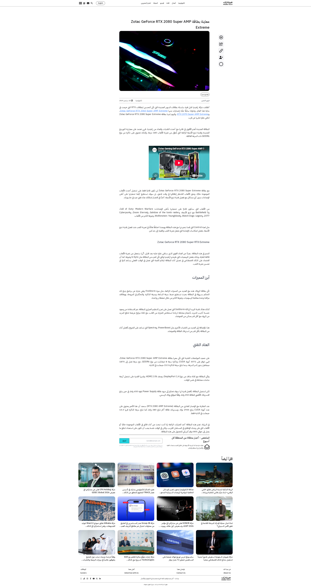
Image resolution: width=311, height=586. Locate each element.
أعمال (174, 3)
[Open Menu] (80, 3)
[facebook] (90, 578)
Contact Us (181, 573)
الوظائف (83, 569)
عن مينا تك (227, 569)
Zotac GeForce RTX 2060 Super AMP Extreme (144, 110)
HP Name (116, 438)
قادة (167, 3)
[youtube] (94, 578)
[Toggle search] (92, 3)
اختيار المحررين (146, 3)
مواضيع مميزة (205, 94)
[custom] (100, 578)
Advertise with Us (131, 573)
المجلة (155, 3)
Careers (83, 573)
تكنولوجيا (181, 3)
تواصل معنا (181, 569)
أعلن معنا (131, 569)
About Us (227, 573)
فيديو (162, 3)
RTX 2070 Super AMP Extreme (193, 114)
